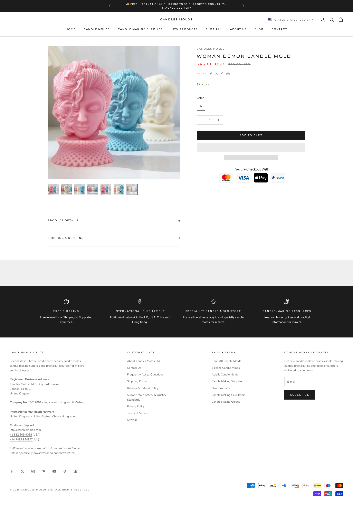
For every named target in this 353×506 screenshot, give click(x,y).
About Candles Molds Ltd (143, 361)
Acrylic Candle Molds (225, 374)
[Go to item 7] (132, 189)
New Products (184, 29)
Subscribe (299, 395)
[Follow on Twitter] (22, 471)
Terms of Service (137, 413)
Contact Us (134, 368)
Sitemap (132, 420)
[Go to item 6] (119, 189)
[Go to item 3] (79, 189)
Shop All (214, 29)
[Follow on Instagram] (33, 471)
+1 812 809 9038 (21, 435)
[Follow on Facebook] (12, 471)
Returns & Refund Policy (142, 388)
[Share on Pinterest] (222, 73)
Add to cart (251, 135)
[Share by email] (228, 73)
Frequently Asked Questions (145, 374)
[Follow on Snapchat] (76, 471)
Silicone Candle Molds (226, 368)
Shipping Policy (137, 381)
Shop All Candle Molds (226, 361)
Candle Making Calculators (229, 395)
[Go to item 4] (92, 189)
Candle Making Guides (226, 402)
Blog (259, 29)
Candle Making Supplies (140, 29)
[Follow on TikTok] (65, 471)
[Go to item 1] (53, 189)
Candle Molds (97, 29)
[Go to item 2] (66, 189)
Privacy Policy (135, 406)
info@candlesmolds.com (25, 430)
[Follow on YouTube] (54, 471)
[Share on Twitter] (216, 73)
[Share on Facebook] (210, 73)
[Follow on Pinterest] (44, 471)
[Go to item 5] (106, 189)
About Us (238, 29)
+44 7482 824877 (21, 439)
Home (71, 29)
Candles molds (211, 48)
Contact (279, 29)
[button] (251, 147)
